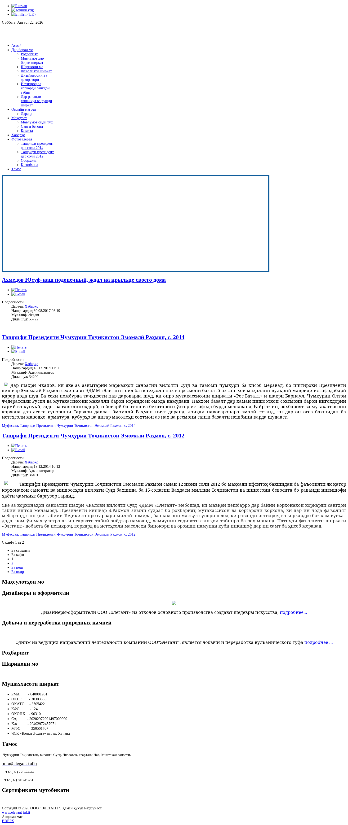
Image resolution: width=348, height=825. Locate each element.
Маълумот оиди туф (37, 122)
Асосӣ (16, 46)
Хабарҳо (18, 135)
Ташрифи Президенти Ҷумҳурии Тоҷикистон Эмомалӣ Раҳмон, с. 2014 (93, 337)
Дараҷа (26, 114)
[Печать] (19, 290)
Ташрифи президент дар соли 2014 (37, 145)
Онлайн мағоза (23, 109)
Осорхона (28, 160)
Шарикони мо (32, 67)
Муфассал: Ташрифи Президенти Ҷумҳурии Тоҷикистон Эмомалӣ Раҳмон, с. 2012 (68, 534)
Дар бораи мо (22, 50)
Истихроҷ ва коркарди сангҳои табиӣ (35, 88)
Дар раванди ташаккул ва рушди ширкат (36, 101)
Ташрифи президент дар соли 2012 (37, 154)
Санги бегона (32, 126)
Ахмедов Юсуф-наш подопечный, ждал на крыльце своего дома (84, 280)
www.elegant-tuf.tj (16, 812)
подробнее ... (318, 642)
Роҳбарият (29, 54)
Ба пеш (17, 567)
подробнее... (293, 612)
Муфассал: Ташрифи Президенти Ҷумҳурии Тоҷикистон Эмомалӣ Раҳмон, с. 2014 (68, 425)
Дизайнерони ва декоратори (34, 77)
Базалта (27, 131)
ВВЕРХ (8, 821)
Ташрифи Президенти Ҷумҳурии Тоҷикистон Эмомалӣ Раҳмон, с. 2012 (93, 435)
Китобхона (29, 165)
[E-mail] (18, 294)
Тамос (16, 169)
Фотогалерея (21, 139)
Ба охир (17, 572)
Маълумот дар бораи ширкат (32, 60)
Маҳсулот (19, 118)
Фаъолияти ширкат (36, 71)
